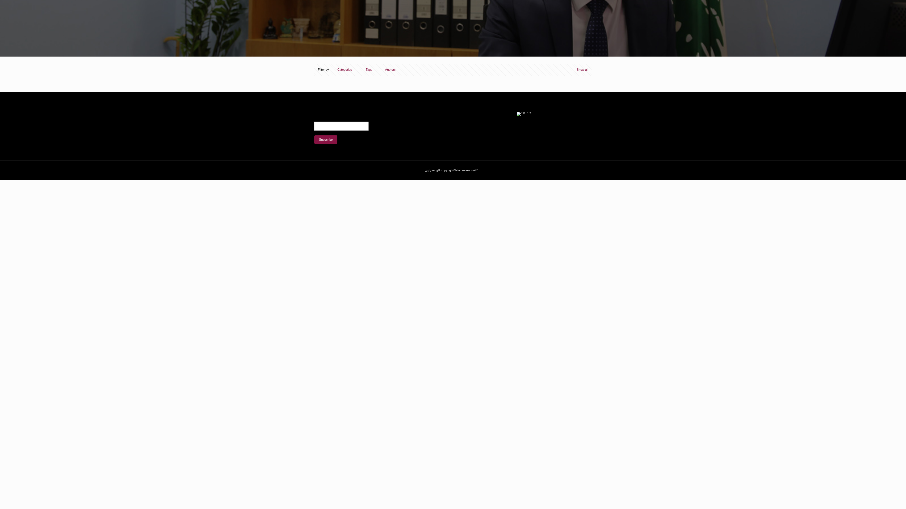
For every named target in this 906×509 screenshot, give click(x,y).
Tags (369, 69)
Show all (582, 69)
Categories (344, 69)
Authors (390, 69)
